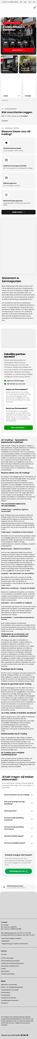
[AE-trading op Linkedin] (27, 1035)
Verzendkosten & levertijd (9, 990)
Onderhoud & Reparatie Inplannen (12, 963)
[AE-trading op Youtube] (24, 1035)
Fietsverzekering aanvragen (10, 961)
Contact (4, 954)
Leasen (3, 969)
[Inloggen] (32, 7)
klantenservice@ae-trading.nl (11, 938)
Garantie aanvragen (8, 974)
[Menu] (1, 7)
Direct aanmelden (17, 428)
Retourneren (5, 971)
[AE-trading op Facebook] (21, 1035)
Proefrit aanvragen (7, 958)
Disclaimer (4, 1003)
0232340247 (5, 941)
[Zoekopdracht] (2, 7)
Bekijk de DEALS (17, 50)
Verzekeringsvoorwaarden (9, 1000)
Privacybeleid (5, 995)
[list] (18, 88)
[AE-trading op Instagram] (23, 1035)
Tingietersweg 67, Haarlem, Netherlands (14, 944)
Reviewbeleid (5, 992)
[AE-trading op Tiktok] (26, 1035)
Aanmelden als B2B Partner (10, 966)
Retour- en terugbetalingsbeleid (12, 987)
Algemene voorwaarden (9, 985)
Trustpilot (4, 121)
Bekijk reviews (17, 212)
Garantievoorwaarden (8, 998)
